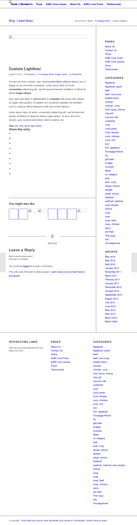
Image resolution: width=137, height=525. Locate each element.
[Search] (12, 12)
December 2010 (113, 287)
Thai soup (110, 235)
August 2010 (111, 298)
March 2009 (111, 321)
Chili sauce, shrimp (115, 109)
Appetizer (110, 82)
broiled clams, (112, 98)
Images (58, 74)
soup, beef (110, 220)
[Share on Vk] (13, 163)
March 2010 (111, 317)
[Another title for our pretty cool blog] (62, 214)
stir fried (109, 231)
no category (111, 174)
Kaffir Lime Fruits (93, 4)
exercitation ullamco (60, 81)
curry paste (111, 128)
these (38, 125)
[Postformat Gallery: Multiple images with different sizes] (42, 213)
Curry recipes (112, 132)
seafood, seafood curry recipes (109, 465)
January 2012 (112, 268)
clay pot (109, 113)
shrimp (108, 208)
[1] (48, 49)
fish (107, 143)
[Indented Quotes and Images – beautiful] (82, 213)
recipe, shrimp (112, 186)
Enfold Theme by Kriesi (97, 520)
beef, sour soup (113, 94)
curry (107, 124)
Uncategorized (112, 243)
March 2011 (111, 275)
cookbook (110, 121)
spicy (108, 228)
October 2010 (112, 291)
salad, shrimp (112, 193)
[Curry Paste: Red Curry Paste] (3, 262)
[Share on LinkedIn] (13, 153)
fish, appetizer (112, 147)
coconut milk (111, 117)
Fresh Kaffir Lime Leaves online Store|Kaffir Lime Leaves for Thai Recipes (53, 520)
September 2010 (113, 294)
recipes (109, 189)
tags (33, 125)
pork (107, 178)
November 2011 (113, 271)
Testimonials (114, 4)
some (27, 125)
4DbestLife (76, 74)
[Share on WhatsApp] (13, 143)
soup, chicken (112, 224)
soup (107, 212)
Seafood (109, 197)
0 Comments (29, 74)
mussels (109, 166)
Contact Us (27, 4)
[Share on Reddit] (13, 168)
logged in (27, 266)
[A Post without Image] (13, 214)
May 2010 (110, 310)
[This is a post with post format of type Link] (23, 214)
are (16, 125)
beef (107, 90)
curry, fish (110, 140)
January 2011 (112, 283)
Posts (39, 4)
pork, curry (110, 182)
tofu (107, 239)
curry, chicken (112, 136)
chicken (109, 101)
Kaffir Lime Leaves (56, 4)
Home (14, 4)
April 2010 (110, 313)
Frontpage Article (46, 74)
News (64, 74)
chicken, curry (112, 105)
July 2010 (110, 302)
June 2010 (110, 306)
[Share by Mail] (13, 173)
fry (106, 155)
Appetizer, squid (113, 86)
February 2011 (112, 279)
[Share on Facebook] (13, 133)
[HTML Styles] (72, 214)
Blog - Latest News (21, 21)
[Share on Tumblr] (13, 158)
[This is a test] (33, 213)
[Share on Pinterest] (13, 148)
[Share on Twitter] (13, 138)
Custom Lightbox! (25, 68)
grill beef (109, 159)
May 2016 (110, 256)
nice (21, 125)
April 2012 (110, 264)
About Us (75, 4)
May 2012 (110, 260)
